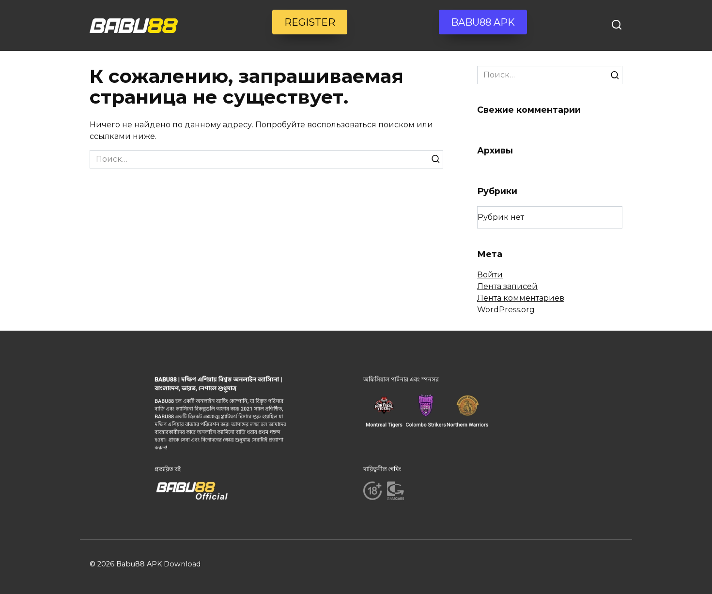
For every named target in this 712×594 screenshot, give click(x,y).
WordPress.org (506, 309)
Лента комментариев (520, 298)
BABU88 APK (483, 22)
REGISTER (309, 22)
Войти (490, 274)
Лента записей (507, 286)
